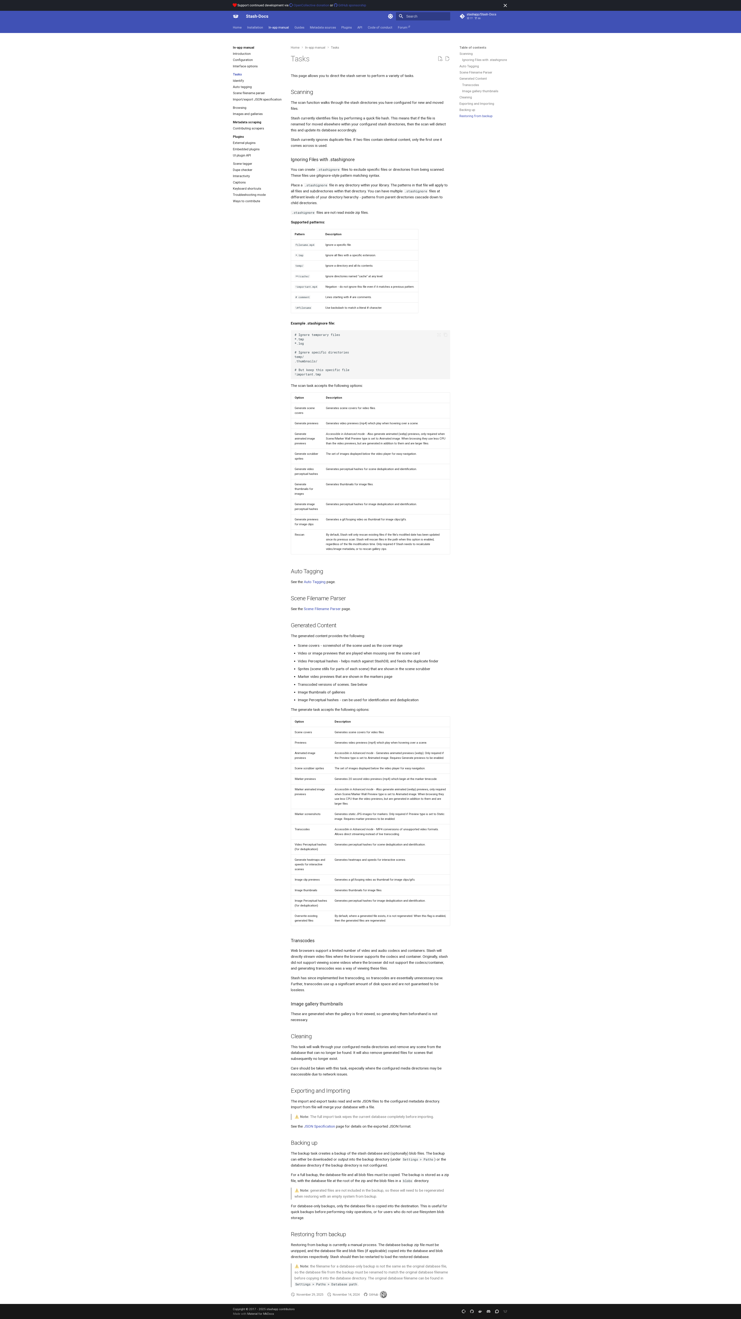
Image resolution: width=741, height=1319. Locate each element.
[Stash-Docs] (235, 16)
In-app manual (279, 27)
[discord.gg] (488, 1311)
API (359, 27)
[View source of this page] (440, 59)
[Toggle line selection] (439, 335)
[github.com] (471, 1311)
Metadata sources (323, 27)
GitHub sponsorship (352, 5)
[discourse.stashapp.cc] (497, 1311)
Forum (402, 27)
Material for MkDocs (260, 1314)
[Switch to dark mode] (390, 16)
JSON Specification (319, 1126)
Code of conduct (380, 27)
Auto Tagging (315, 582)
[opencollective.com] (463, 1311)
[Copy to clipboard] (445, 335)
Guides (299, 27)
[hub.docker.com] (480, 1311)
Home (237, 27)
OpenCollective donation (311, 5)
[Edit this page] (447, 59)
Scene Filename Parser (322, 609)
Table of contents (472, 47)
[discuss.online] (505, 1311)
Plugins (346, 27)
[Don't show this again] (505, 5)
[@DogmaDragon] (383, 1294)
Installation (255, 27)
